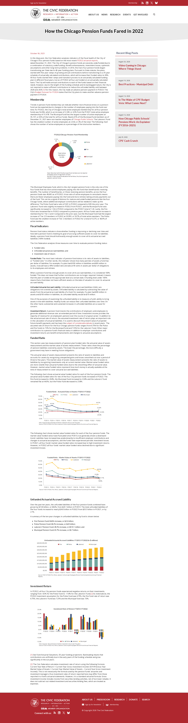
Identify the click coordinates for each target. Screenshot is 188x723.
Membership (132, 3)
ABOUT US (93, 14)
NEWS (104, 14)
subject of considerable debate (79, 323)
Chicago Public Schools (83, 119)
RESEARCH (115, 14)
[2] (92, 594)
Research (119, 699)
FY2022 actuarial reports (87, 60)
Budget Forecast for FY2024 (46, 92)
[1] (44, 90)
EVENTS (127, 14)
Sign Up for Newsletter (93, 705)
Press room (103, 699)
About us (87, 699)
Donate (133, 699)
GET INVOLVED (140, 14)
